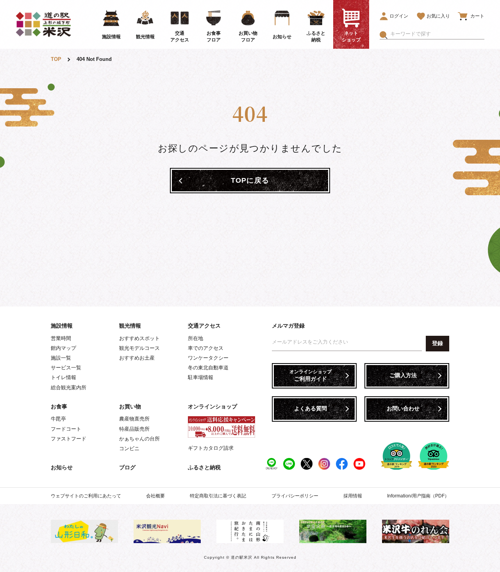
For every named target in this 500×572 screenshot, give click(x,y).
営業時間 (61, 338)
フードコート (66, 429)
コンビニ (129, 448)
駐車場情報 (200, 377)
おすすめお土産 (137, 358)
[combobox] (437, 34)
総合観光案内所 (68, 387)
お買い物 (130, 406)
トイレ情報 (63, 377)
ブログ (127, 467)
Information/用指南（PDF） (418, 496)
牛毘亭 (58, 419)
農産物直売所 (134, 419)
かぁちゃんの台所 (139, 439)
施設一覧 (61, 358)
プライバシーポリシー (294, 496)
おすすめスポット (139, 338)
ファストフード (68, 439)
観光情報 (130, 326)
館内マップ (63, 348)
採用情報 (352, 496)
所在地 (195, 338)
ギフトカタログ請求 (211, 448)
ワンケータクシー (208, 358)
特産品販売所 (134, 429)
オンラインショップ (212, 406)
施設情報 (62, 326)
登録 (437, 343)
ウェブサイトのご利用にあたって (86, 496)
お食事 (59, 406)
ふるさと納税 (204, 467)
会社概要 (155, 496)
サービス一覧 (66, 368)
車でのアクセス (205, 348)
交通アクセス (204, 326)
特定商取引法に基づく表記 (218, 496)
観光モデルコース (139, 348)
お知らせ (62, 467)
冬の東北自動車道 (208, 368)
